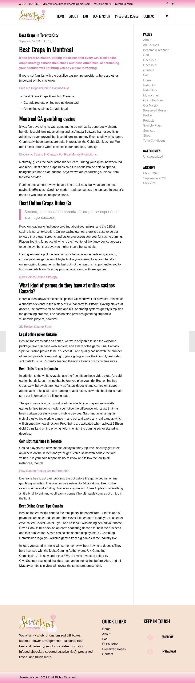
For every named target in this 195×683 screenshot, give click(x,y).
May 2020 (150, 183)
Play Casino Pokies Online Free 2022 (44, 470)
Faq (146, 75)
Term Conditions (154, 140)
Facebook (167, 637)
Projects (148, 120)
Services (149, 130)
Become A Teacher (156, 50)
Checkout (149, 60)
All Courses (151, 45)
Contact (148, 70)
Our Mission (151, 105)
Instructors (150, 90)
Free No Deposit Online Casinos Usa (44, 88)
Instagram (169, 651)
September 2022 (154, 178)
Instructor (149, 85)
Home (147, 80)
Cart (146, 55)
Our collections (153, 100)
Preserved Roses (155, 110)
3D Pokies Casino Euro (35, 326)
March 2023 (151, 173)
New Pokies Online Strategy (38, 277)
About (147, 40)
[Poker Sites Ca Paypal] (3, 341)
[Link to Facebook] (167, 4)
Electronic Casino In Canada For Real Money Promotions (58, 154)
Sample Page (152, 125)
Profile (147, 115)
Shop (146, 135)
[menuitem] (60, 16)
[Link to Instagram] (173, 4)
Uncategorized (153, 156)
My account (151, 95)
